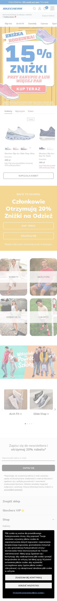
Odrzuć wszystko (28, 585)
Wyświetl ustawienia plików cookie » (28, 592)
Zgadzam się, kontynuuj (28, 577)
